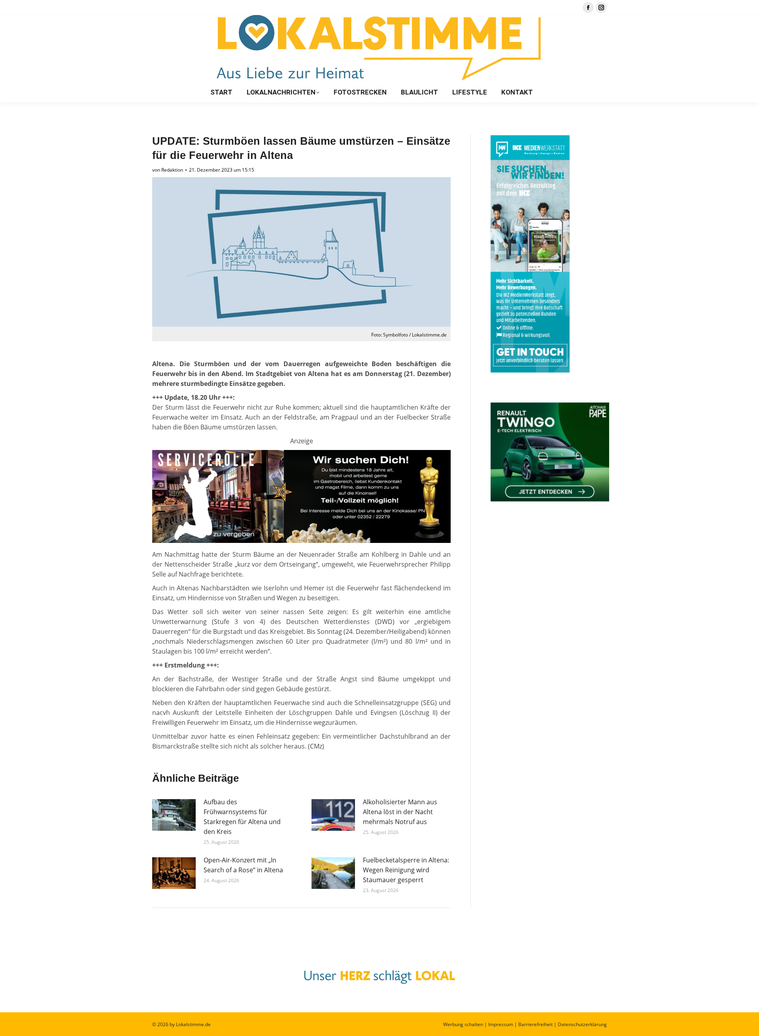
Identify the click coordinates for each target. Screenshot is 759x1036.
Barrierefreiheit (535, 1024)
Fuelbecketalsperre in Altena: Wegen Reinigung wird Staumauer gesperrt (406, 870)
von (167, 169)
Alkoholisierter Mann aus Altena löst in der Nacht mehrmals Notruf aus (400, 812)
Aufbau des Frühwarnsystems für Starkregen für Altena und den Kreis (242, 817)
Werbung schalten (463, 1024)
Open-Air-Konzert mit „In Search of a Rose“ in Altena (243, 865)
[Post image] (174, 815)
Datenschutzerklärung (582, 1024)
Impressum (500, 1024)
